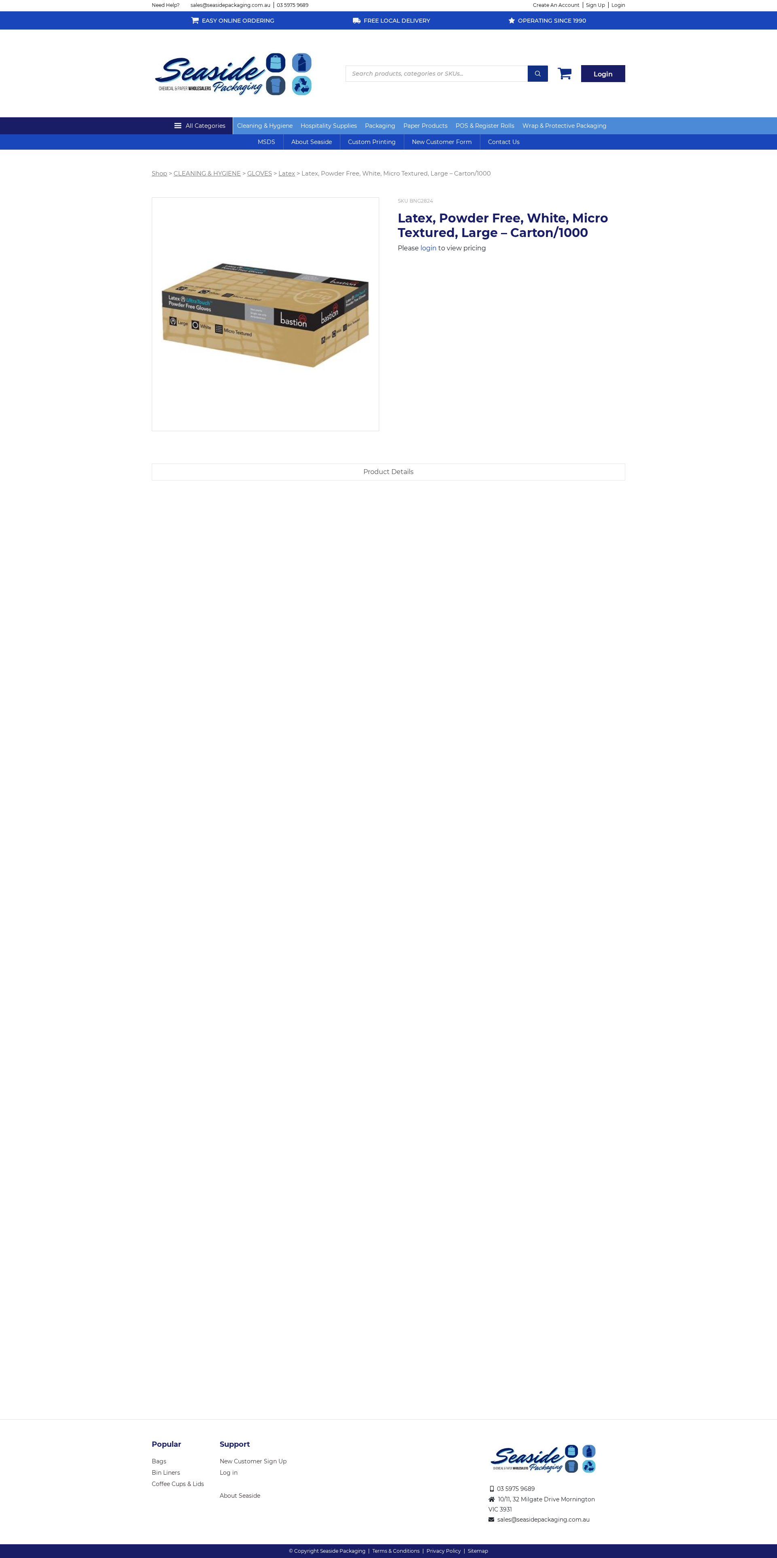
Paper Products (425, 125)
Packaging (380, 125)
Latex (286, 173)
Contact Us (504, 142)
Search (538, 74)
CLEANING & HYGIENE (207, 173)
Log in (229, 1472)
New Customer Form (442, 142)
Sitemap (478, 1551)
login (428, 248)
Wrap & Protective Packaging (564, 125)
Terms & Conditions (396, 1551)
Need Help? (166, 5)
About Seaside (311, 142)
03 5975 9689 (292, 5)
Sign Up (595, 5)
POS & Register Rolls (485, 125)
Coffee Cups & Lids (178, 1484)
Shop (159, 173)
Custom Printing (372, 142)
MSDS (266, 142)
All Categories (205, 125)
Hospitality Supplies (329, 125)
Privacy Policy (444, 1551)
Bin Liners (166, 1472)
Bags (159, 1461)
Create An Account (556, 5)
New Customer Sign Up (253, 1461)
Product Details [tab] (388, 472)
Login (618, 5)
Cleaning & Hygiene (265, 125)
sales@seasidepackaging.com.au (230, 5)
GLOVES (259, 173)
